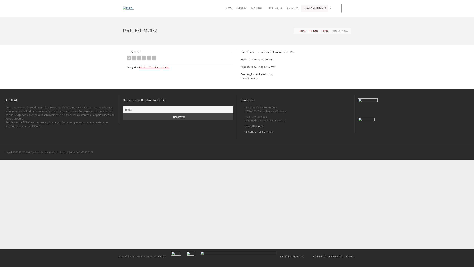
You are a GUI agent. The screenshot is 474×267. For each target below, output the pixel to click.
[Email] (129, 58)
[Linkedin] (149, 58)
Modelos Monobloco (150, 67)
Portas (165, 67)
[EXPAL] (128, 8)
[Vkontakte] (154, 58)
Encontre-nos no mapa (259, 131)
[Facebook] (139, 58)
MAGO (162, 256)
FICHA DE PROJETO (292, 256)
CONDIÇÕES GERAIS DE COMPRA (333, 256)
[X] (134, 58)
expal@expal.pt (254, 126)
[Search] (347, 8)
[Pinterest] (144, 58)
